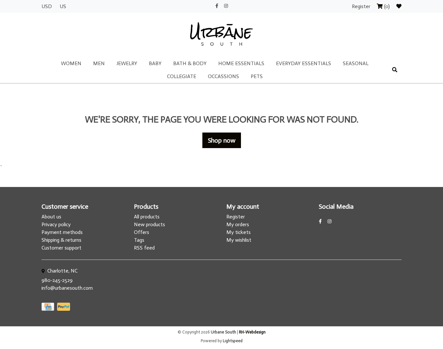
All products (147, 217)
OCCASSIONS (223, 76)
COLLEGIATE (181, 76)
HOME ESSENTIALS (241, 63)
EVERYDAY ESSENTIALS (303, 63)
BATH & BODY (190, 63)
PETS (257, 76)
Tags (139, 240)
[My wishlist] (398, 6)
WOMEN (71, 63)
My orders (237, 224)
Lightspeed (233, 340)
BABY (155, 63)
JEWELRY (126, 63)
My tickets (238, 232)
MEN (99, 63)
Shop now (221, 140)
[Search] (394, 70)
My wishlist (238, 240)
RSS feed (144, 248)
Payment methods (62, 232)
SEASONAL (355, 63)
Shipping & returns (61, 240)
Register (362, 6)
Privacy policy (56, 224)
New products (149, 224)
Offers (141, 232)
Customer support (61, 248)
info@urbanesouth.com (67, 288)
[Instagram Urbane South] (226, 6)
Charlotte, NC (62, 271)
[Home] (221, 34)
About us (51, 217)
